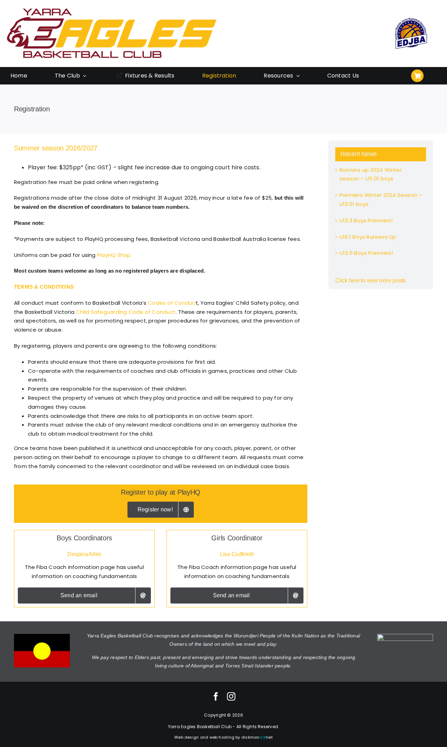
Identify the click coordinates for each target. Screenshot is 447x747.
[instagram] (231, 696)
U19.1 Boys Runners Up (367, 237)
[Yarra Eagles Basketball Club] (112, 9)
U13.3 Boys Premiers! (366, 220)
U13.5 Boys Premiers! (366, 253)
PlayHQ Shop (114, 255)
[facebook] (216, 696)
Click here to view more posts (370, 280)
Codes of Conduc (171, 302)
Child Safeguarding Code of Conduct (126, 312)
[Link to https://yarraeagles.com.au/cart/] (417, 75)
